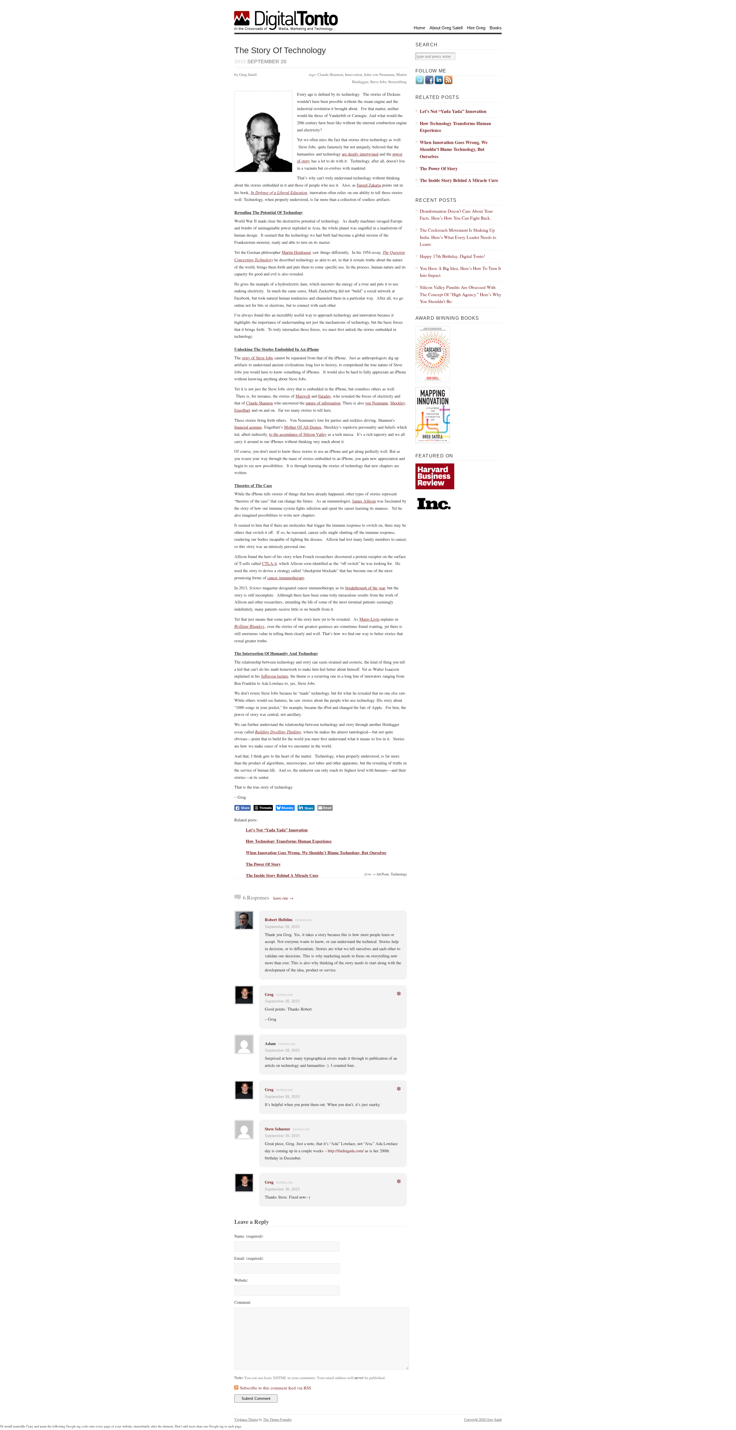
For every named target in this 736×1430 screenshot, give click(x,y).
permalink (303, 920)
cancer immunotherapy (285, 577)
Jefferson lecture (274, 676)
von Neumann (376, 403)
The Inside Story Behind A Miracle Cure (282, 875)
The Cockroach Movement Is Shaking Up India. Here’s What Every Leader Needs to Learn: (458, 237)
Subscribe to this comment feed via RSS (275, 1388)
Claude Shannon (330, 74)
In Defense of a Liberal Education (279, 192)
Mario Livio (369, 619)
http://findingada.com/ (346, 1150)
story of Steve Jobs (257, 358)
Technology (399, 874)
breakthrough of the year (365, 588)
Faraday (324, 396)
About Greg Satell (446, 27)
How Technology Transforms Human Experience (288, 841)
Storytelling (397, 81)
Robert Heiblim (278, 920)
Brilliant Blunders (249, 626)
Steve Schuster (277, 1129)
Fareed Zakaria (369, 185)
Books (496, 27)
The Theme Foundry (277, 1419)
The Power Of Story (263, 864)
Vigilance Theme (246, 1419)
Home (419, 27)
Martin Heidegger (296, 252)
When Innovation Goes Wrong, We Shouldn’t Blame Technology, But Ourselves (316, 853)
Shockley (397, 403)
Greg (269, 994)
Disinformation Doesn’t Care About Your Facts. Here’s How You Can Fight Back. (456, 214)
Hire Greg (476, 27)
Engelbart (242, 410)
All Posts (382, 874)
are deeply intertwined (360, 154)
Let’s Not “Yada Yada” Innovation (277, 830)
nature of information (323, 403)
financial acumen (248, 427)
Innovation (353, 74)
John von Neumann (379, 74)
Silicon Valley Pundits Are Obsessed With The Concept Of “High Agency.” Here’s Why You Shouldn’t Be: (460, 294)
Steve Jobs (378, 81)
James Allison (364, 501)
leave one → (283, 898)
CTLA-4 (269, 563)
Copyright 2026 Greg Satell (483, 1419)
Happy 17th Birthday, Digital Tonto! (452, 256)
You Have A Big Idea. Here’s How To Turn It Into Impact (460, 271)
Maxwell (303, 396)
